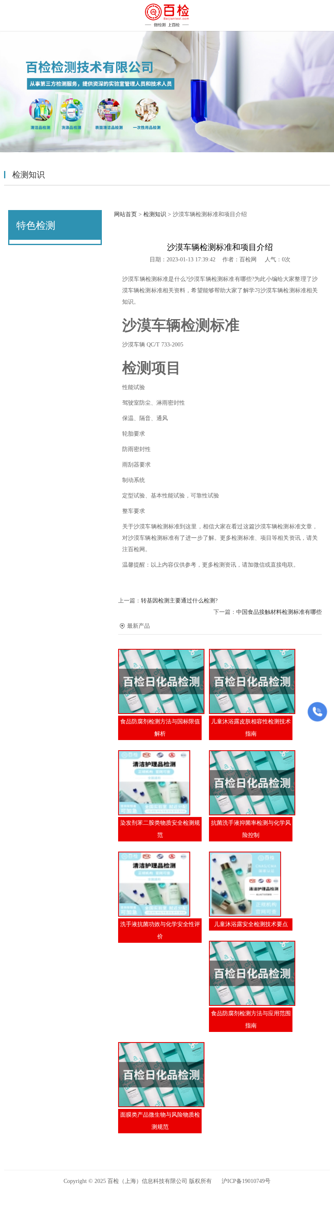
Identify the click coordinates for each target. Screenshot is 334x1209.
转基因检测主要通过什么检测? (179, 601)
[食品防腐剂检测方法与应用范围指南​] (250, 973)
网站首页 (125, 214)
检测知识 (154, 214)
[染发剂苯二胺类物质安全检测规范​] (160, 782)
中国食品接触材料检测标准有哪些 (279, 612)
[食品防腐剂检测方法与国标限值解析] (160, 681)
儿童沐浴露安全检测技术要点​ (251, 924)
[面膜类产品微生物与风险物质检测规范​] (160, 1074)
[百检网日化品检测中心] (167, 15)
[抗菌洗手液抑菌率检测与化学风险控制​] (250, 782)
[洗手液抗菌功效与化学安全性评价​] (160, 884)
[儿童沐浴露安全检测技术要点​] (250, 884)
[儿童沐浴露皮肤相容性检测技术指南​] (250, 681)
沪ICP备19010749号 (246, 1181)
